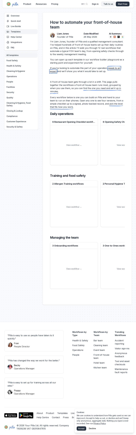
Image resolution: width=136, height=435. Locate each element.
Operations (12, 76)
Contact (56, 417)
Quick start (16, 21)
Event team (99, 350)
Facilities (11, 87)
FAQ (12, 47)
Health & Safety (14, 66)
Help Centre (43, 417)
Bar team (98, 340)
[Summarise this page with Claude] (114, 36)
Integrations (16, 42)
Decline (92, 428)
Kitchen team (100, 367)
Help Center (16, 37)
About (40, 413)
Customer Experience (16, 121)
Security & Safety (15, 127)
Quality (10, 97)
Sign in (95, 4)
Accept (81, 428)
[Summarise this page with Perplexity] (118, 36)
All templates (13, 55)
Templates (16, 31)
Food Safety (12, 60)
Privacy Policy (100, 423)
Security (10, 92)
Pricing (54, 4)
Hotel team (99, 362)
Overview (15, 16)
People (10, 82)
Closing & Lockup (15, 111)
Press (66, 417)
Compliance (12, 116)
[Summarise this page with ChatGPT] (110, 36)
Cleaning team (101, 345)
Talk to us (108, 4)
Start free (122, 4)
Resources (41, 4)
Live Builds (16, 26)
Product (27, 4)
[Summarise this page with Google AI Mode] (122, 36)
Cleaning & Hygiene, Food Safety (19, 104)
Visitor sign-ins (122, 348)
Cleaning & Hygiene (16, 71)
